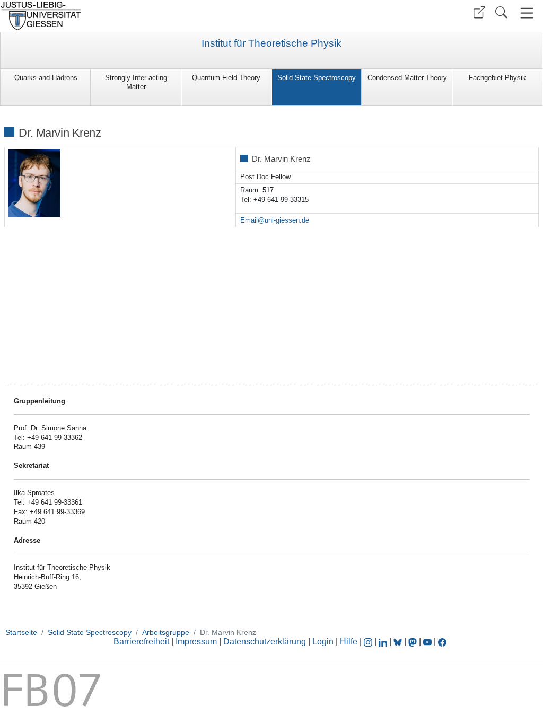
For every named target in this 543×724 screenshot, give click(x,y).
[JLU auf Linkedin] (384, 641)
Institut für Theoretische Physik (271, 43)
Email (249, 220)
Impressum (196, 641)
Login (324, 641)
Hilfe (348, 641)
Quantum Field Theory (226, 78)
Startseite (21, 632)
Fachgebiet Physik (497, 78)
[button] (479, 12)
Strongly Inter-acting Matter (136, 82)
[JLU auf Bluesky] (398, 641)
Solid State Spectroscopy (316, 78)
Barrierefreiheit (141, 641)
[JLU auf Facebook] (442, 641)
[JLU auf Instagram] (369, 641)
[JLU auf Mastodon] (413, 641)
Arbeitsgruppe (165, 632)
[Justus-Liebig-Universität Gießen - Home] (134, 16)
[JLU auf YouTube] (427, 641)
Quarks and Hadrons (45, 78)
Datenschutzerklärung (264, 641)
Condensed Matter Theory (407, 78)
